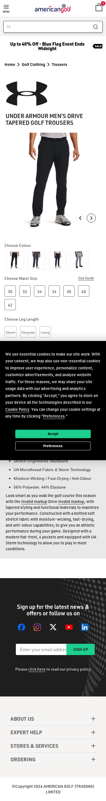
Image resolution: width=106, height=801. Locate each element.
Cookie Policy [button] (17, 409)
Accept (53, 433)
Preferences (52, 445)
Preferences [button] (54, 416)
